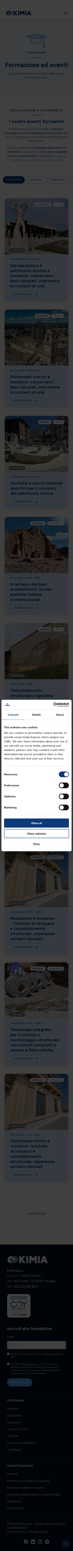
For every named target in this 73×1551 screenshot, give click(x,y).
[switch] (64, 785)
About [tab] (60, 714)
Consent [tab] (13, 714)
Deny (36, 843)
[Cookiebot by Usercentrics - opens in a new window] (53, 704)
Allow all (36, 823)
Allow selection (36, 833)
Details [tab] (36, 714)
